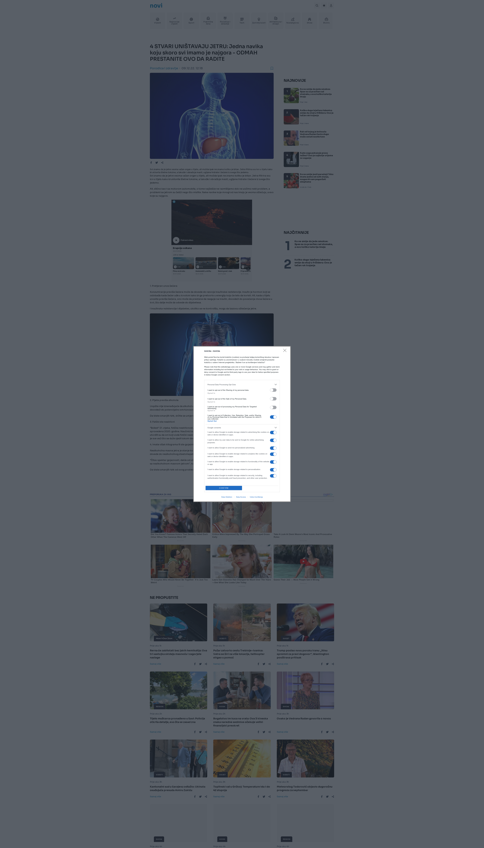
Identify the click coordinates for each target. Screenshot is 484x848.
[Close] (285, 351)
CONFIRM (224, 488)
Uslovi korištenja (256, 497)
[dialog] (242, 424)
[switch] (273, 390)
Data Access (241, 497)
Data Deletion (226, 497)
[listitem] (242, 384)
